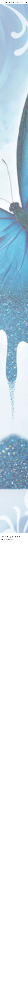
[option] (14, 268)
